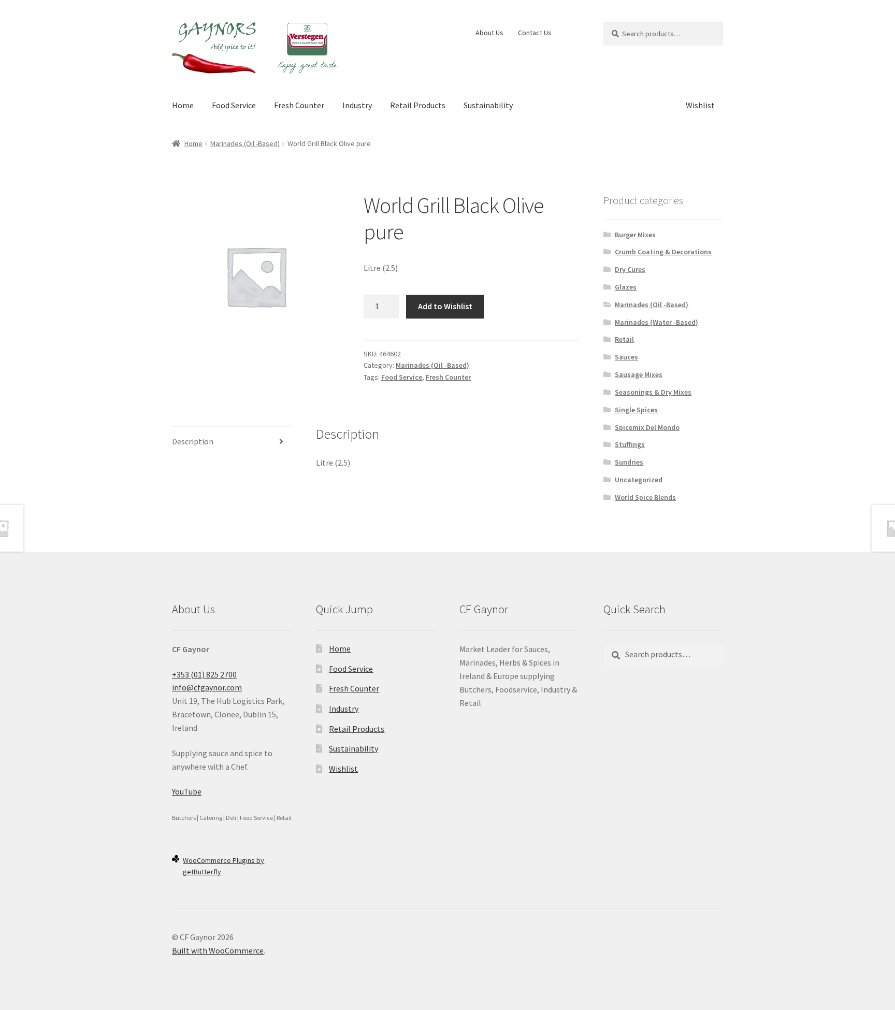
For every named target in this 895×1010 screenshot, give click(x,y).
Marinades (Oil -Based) (245, 143)
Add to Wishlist (445, 306)
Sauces (626, 357)
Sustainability (488, 105)
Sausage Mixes (638, 374)
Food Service (234, 105)
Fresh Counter (299, 105)
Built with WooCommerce (218, 950)
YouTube (186, 791)
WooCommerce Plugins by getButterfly (223, 866)
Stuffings (630, 444)
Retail (624, 339)
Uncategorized (638, 479)
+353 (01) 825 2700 (204, 674)
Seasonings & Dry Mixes (653, 392)
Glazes (626, 287)
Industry (357, 105)
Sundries (629, 462)
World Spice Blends (645, 497)
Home (183, 105)
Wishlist (700, 105)
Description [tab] (192, 441)
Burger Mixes (635, 234)
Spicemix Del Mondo (647, 427)
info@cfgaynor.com (207, 687)
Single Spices (636, 409)
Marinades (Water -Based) (656, 322)
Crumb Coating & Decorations (663, 251)
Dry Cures (630, 269)
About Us (489, 32)
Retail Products (417, 105)
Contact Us (535, 32)
